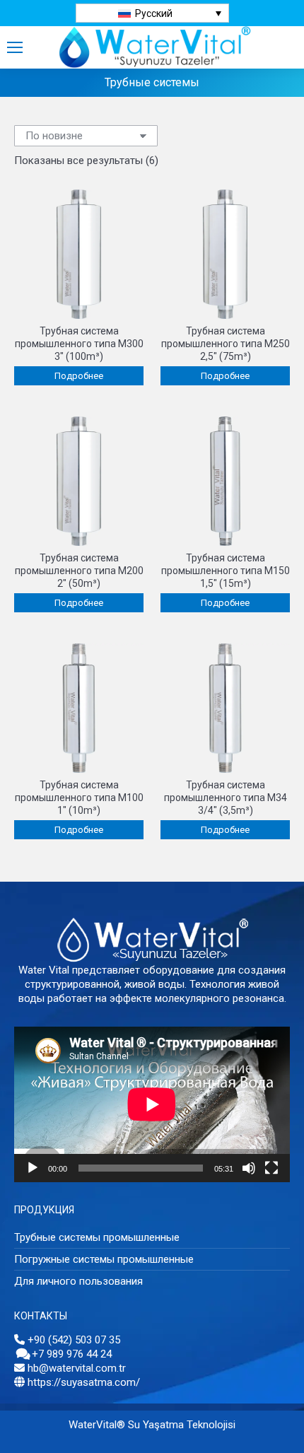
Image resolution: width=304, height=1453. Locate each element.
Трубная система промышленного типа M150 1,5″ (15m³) (225, 570)
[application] (152, 1104)
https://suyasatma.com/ (84, 1382)
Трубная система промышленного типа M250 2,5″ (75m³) (225, 343)
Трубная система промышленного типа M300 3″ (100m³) (79, 343)
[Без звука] (249, 1168)
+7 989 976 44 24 (72, 1354)
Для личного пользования (78, 1281)
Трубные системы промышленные (97, 1237)
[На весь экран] (271, 1168)
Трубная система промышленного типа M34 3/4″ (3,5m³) (225, 797)
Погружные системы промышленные (104, 1259)
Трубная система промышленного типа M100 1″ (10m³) (79, 797)
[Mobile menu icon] (14, 47)
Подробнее (78, 375)
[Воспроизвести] (32, 1168)
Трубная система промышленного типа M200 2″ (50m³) (79, 570)
